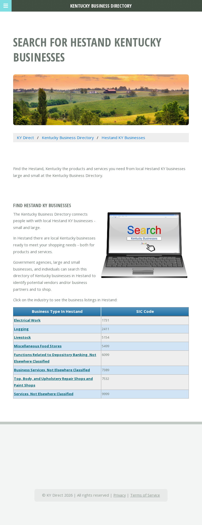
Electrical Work (27, 320)
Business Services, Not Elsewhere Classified (52, 370)
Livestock (22, 337)
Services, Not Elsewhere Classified (43, 393)
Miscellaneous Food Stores (38, 346)
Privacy (119, 495)
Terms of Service (145, 495)
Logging (21, 329)
